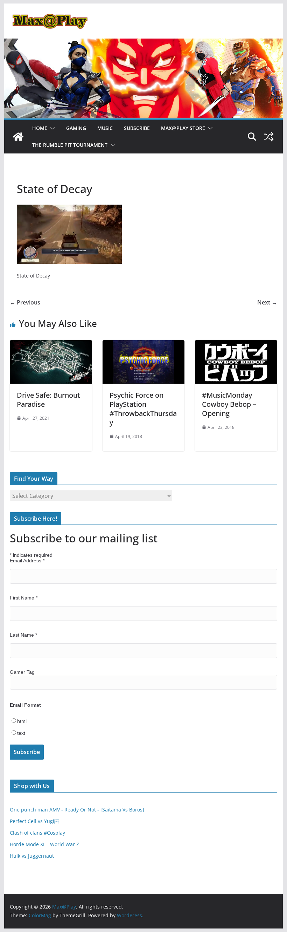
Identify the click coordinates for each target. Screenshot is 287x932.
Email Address (27, 560)
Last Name (23, 635)
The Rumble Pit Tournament (69, 145)
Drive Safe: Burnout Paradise (48, 399)
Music (105, 128)
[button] (51, 128)
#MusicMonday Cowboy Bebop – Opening (229, 404)
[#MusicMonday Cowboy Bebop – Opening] (236, 345)
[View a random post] (268, 136)
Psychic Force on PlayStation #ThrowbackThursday (143, 408)
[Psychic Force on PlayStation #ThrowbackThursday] (143, 345)
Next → (267, 302)
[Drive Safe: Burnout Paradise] (51, 345)
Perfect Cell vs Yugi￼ (34, 821)
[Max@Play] (18, 136)
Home (39, 128)
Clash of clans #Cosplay (37, 832)
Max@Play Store (183, 128)
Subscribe (137, 128)
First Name (23, 598)
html (22, 721)
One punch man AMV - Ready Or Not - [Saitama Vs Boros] (77, 809)
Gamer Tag (22, 672)
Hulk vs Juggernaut (32, 855)
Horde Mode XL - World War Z (44, 844)
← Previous (25, 302)
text (21, 733)
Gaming (76, 128)
